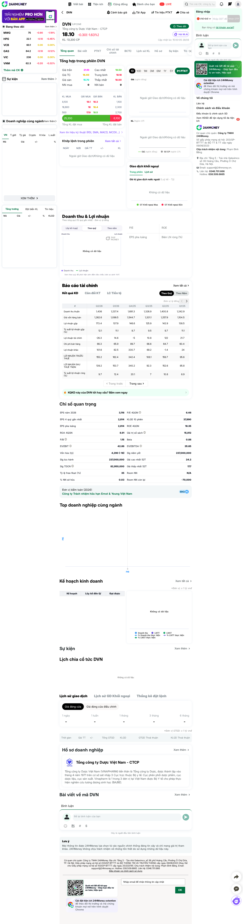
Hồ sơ (158, 51)
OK (180, 890)
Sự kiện (173, 51)
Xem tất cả (112, 141)
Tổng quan (67, 50)
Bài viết (82, 51)
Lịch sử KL (143, 51)
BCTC (128, 51)
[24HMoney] (14, 4)
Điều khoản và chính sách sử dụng (125, 871)
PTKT (97, 51)
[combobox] (204, 18)
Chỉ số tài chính (113, 51)
